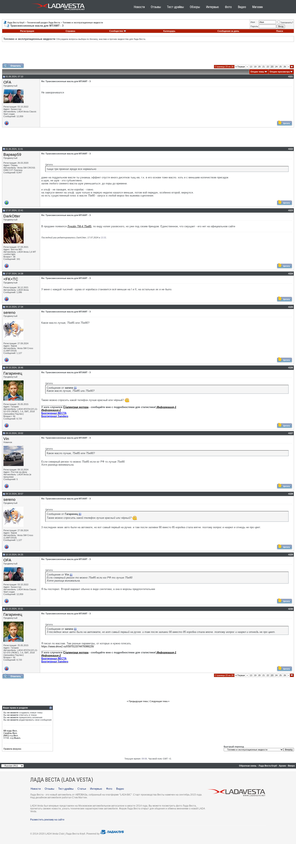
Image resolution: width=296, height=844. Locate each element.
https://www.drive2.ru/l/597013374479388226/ (67, 646)
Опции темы (257, 71)
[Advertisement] (148, 54)
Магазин (257, 7)
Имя (252, 22)
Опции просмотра (280, 71)
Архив (282, 765)
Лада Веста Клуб (15, 22)
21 (263, 66)
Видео (242, 7)
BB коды (7, 730)
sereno (9, 312)
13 (251, 66)
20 (259, 66)
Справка (70, 31)
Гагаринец (12, 373)
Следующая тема (159, 701)
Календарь (169, 31)
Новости (139, 7)
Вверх (291, 765)
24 (276, 66)
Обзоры (195, 7)
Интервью (212, 7)
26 (285, 66)
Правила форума (12, 749)
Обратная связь (248, 765)
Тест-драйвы (175, 7)
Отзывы (156, 7)
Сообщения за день (228, 31)
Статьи (82, 788)
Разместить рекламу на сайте (47, 819)
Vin (6, 439)
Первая (240, 66)
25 (280, 66)
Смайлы (7, 733)
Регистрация (27, 31)
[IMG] (6, 735)
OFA (7, 82)
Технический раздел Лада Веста (43, 22)
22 (268, 66)
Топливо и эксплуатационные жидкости (83, 22)
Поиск (279, 31)
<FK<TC (10, 279)
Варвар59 (12, 154)
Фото (228, 7)
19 (255, 66)
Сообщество (116, 31)
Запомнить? (287, 22)
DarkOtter (11, 216)
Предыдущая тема (138, 701)
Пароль (254, 26)
